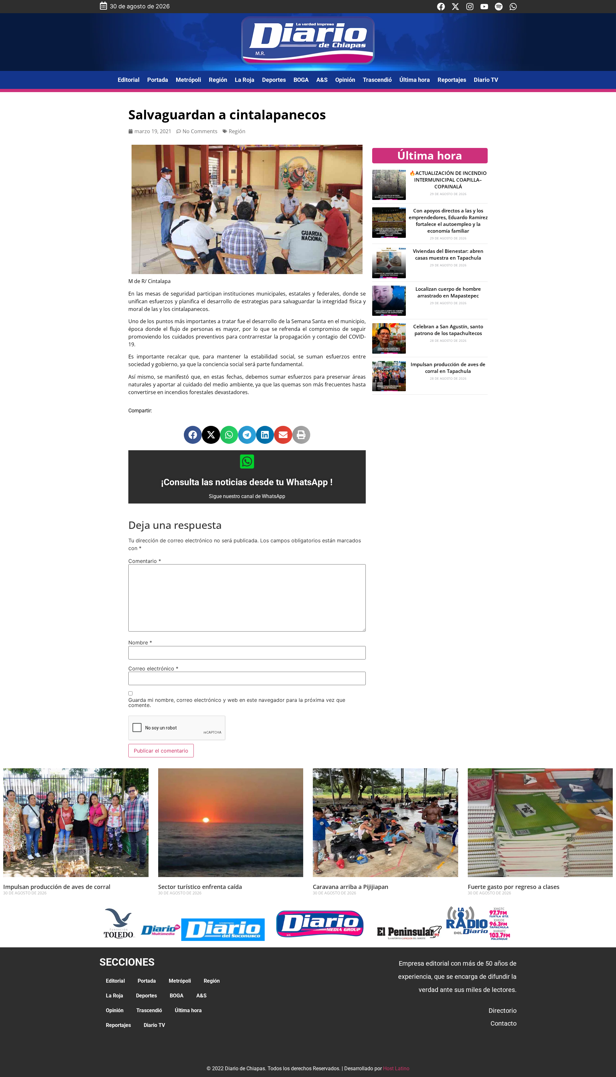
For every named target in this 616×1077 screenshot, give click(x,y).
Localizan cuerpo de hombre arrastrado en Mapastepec (448, 292)
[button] (193, 435)
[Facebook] (441, 6)
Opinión (345, 79)
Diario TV (486, 79)
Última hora (414, 79)
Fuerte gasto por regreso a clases (514, 887)
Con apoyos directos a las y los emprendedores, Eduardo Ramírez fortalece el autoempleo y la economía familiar (448, 220)
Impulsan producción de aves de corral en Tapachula (448, 367)
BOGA (301, 79)
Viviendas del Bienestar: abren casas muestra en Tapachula (448, 254)
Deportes (274, 79)
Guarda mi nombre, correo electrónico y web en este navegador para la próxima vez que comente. (236, 702)
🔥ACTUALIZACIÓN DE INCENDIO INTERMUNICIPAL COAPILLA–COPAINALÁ (448, 180)
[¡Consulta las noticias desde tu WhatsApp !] (247, 461)
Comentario (144, 561)
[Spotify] (498, 6)
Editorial (129, 79)
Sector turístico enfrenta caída (200, 887)
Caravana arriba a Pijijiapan (350, 887)
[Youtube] (484, 6)
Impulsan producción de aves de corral (57, 887)
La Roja (244, 79)
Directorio (503, 1010)
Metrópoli (188, 79)
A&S (322, 79)
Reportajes (452, 79)
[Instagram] (469, 6)
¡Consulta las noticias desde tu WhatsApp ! (247, 482)
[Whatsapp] (513, 6)
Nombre (140, 642)
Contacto (504, 1023)
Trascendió (377, 79)
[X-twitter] (455, 6)
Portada (157, 79)
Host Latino (396, 1068)
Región (218, 79)
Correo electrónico (153, 668)
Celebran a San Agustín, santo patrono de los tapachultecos (448, 329)
